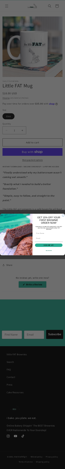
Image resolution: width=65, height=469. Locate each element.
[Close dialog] (63, 216)
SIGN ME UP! (49, 245)
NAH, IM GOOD (49, 250)
